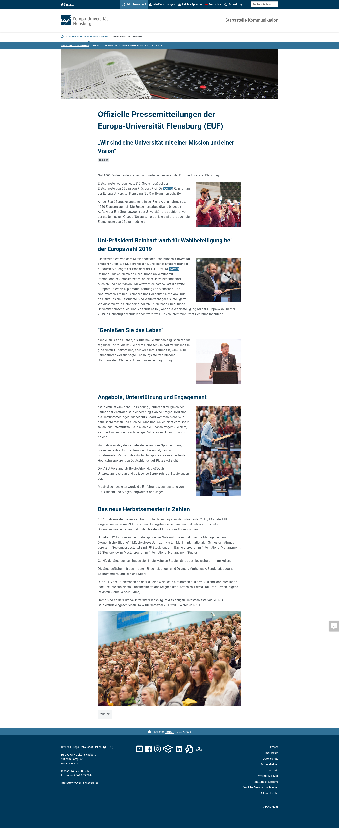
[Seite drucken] (149, 731)
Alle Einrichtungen (164, 4)
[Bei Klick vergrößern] (218, 204)
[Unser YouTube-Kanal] (139, 749)
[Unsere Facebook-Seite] (148, 749)
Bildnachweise (269, 793)
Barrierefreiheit (269, 764)
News (97, 45)
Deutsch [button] (214, 4)
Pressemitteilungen (75, 45)
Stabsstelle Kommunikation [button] (88, 36)
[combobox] (264, 4)
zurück (105, 714)
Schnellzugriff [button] (237, 4)
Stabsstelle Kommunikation (251, 20)
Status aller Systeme (266, 781)
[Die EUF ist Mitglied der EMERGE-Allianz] (199, 749)
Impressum (271, 752)
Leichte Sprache (192, 4)
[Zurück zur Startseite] (84, 20)
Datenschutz (270, 758)
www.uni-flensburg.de (84, 782)
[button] (62, 37)
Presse (274, 747)
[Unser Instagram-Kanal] (157, 749)
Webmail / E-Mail (268, 775)
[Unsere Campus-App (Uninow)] (168, 749)
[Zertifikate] (189, 749)
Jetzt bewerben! (136, 4)
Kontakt (158, 45)
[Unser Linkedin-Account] (179, 749)
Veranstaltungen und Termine (126, 45)
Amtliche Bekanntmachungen (260, 787)
